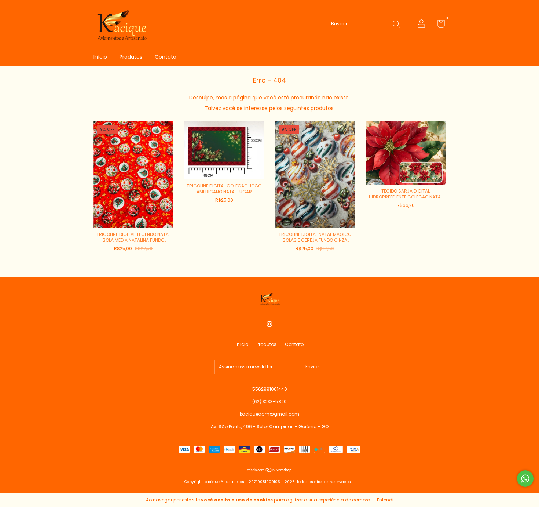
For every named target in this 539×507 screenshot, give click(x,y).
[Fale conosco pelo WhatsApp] (525, 478)
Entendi (385, 500)
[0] (438, 25)
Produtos (131, 57)
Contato (165, 57)
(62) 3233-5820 (269, 401)
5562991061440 (269, 389)
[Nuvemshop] (270, 470)
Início (100, 57)
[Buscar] (396, 23)
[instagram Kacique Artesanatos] (269, 324)
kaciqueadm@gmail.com (269, 414)
